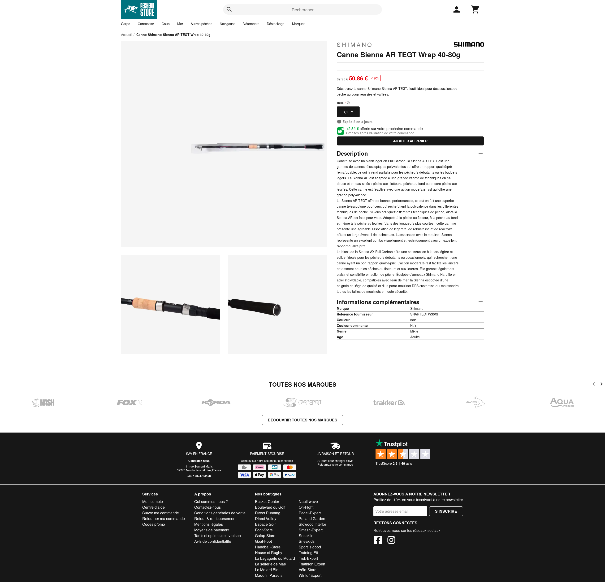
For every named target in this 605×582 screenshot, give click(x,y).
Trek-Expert (308, 558)
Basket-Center (267, 501)
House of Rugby (268, 552)
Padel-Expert (310, 513)
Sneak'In (306, 535)
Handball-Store (268, 547)
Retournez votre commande (335, 464)
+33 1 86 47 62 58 (199, 476)
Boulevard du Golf (270, 507)
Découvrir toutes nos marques (302, 420)
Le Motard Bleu (268, 569)
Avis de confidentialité (212, 541)
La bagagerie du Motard (275, 558)
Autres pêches (201, 23)
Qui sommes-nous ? (211, 501)
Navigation (228, 23)
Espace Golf (265, 524)
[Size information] (348, 102)
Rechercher (303, 9)
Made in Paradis (268, 575)
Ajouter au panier (410, 141)
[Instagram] (391, 540)
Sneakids (307, 541)
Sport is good (310, 547)
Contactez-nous (199, 461)
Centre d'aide (153, 507)
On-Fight (306, 507)
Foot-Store (264, 530)
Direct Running (267, 513)
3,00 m (348, 111)
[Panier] (475, 9)
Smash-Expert (311, 530)
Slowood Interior (312, 524)
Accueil (126, 34)
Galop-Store (265, 535)
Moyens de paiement (211, 530)
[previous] (593, 385)
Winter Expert (310, 575)
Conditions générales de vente (220, 513)
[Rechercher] (229, 9)
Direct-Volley (265, 518)
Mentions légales (208, 524)
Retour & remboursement (215, 518)
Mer (180, 23)
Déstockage (276, 23)
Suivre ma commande (160, 513)
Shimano (355, 44)
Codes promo (153, 524)
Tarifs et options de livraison (217, 535)
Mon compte (152, 501)
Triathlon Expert (312, 564)
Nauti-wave (308, 501)
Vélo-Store (307, 569)
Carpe (125, 23)
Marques (298, 23)
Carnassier (146, 23)
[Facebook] (378, 540)
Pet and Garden (312, 518)
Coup (166, 23)
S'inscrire (446, 511)
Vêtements (251, 23)
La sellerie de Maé (270, 564)
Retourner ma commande (163, 518)
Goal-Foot (263, 541)
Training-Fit (308, 552)
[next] (601, 385)
